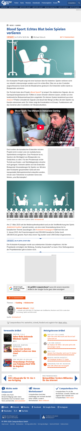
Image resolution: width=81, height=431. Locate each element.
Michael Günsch (22, 308)
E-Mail (32, 308)
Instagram (64, 407)
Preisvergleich (46, 3)
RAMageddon (14, 7)
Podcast (5, 7)
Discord (16, 407)
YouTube (25, 411)
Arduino (10, 100)
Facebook (37, 407)
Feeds (6, 407)
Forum (55, 3)
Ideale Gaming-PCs (51, 7)
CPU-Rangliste (75, 7)
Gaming (18, 25)
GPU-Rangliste (64, 7)
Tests (22, 3)
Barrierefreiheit (54, 424)
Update (10, 37)
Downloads (36, 3)
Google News (50, 407)
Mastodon (8, 411)
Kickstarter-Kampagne (44, 230)
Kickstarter (75, 72)
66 (16, 356)
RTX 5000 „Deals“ (26, 7)
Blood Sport (35, 92)
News (12, 25)
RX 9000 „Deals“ (38, 7)
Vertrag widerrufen (30, 424)
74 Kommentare (16, 298)
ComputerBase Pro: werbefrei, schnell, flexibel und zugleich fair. (38, 323)
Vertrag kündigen (43, 424)
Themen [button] (28, 3)
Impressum (5, 424)
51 (16, 368)
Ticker (16, 3)
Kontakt (12, 424)
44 (16, 341)
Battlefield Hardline (14, 227)
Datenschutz (64, 424)
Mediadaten (19, 424)
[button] (79, 3)
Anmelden (72, 3)
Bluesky (26, 407)
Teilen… (70, 298)
